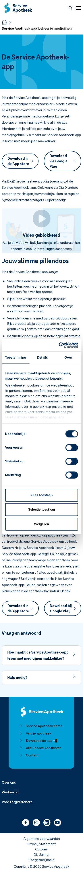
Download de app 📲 (42, 740)
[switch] (71, 447)
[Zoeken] (70, 8)
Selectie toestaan (41, 509)
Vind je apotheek (38, 733)
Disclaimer (42, 854)
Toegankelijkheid (41, 859)
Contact (32, 755)
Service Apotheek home (44, 725)
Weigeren (41, 524)
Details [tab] (42, 357)
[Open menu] (77, 8)
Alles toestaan (41, 495)
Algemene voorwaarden (41, 838)
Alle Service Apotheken (44, 747)
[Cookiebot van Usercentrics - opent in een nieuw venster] (59, 345)
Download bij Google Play (61, 608)
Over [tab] (68, 357)
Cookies (41, 849)
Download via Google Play (59, 161)
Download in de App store (18, 161)
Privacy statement (41, 844)
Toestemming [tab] (15, 357)
